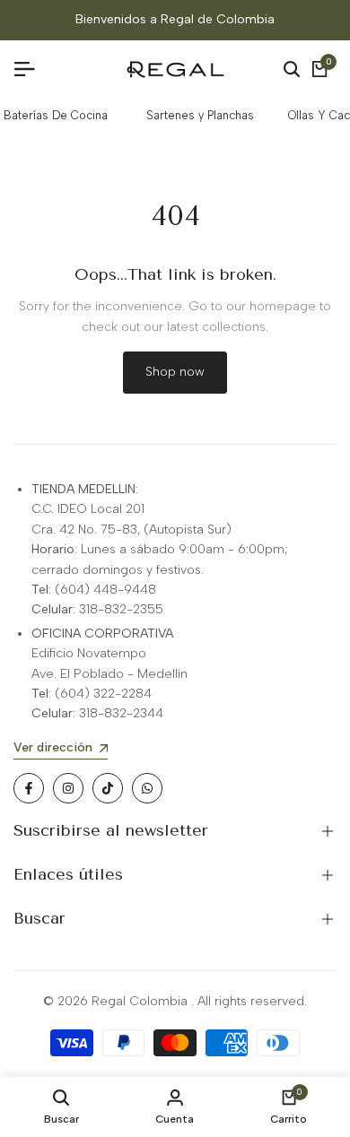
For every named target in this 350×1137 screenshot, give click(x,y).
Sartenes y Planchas (200, 115)
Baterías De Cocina (56, 115)
